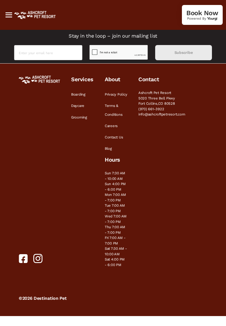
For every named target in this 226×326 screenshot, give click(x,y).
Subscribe (183, 52)
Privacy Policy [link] (116, 94)
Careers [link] (111, 126)
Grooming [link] (79, 117)
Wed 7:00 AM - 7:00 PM (116, 219)
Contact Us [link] (114, 137)
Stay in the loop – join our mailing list (113, 36)
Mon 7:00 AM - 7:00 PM (115, 197)
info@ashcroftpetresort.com (161, 114)
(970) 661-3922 (151, 109)
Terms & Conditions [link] (113, 110)
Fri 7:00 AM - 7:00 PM (115, 240)
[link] (202, 15)
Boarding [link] (78, 94)
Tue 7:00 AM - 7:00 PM (115, 208)
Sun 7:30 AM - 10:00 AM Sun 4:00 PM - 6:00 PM (115, 181)
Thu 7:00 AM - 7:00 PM (115, 230)
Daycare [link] (77, 106)
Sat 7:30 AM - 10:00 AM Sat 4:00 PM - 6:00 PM (116, 256)
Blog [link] (108, 148)
